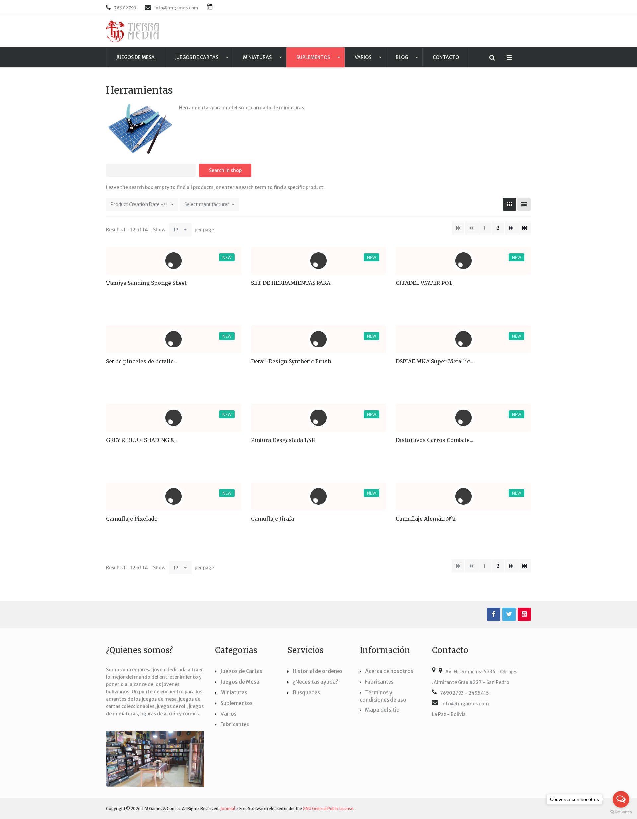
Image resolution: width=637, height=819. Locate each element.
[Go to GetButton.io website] (621, 812)
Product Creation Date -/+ (139, 204)
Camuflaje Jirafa (272, 518)
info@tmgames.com (465, 704)
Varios (363, 57)
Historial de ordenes (318, 671)
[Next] (511, 228)
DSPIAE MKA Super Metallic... (434, 361)
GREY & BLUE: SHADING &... (141, 440)
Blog (402, 57)
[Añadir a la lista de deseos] (233, 304)
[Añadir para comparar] (215, 304)
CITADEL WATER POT (424, 283)
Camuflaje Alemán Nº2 (426, 518)
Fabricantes (234, 724)
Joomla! (227, 808)
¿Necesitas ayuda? (315, 681)
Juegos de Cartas (197, 57)
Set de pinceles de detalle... (141, 361)
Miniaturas (258, 57)
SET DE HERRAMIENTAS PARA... (292, 283)
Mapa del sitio (382, 709)
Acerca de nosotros (389, 671)
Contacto (446, 57)
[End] (524, 228)
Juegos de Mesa (135, 57)
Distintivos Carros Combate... (434, 440)
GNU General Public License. (328, 808)
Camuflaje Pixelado (132, 518)
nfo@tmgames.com (177, 8)
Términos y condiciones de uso (383, 696)
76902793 (125, 8)
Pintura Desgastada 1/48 (283, 440)
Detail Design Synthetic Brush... (293, 361)
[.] (493, 614)
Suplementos (313, 57)
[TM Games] (132, 31)
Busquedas (306, 692)
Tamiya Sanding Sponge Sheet (146, 283)
